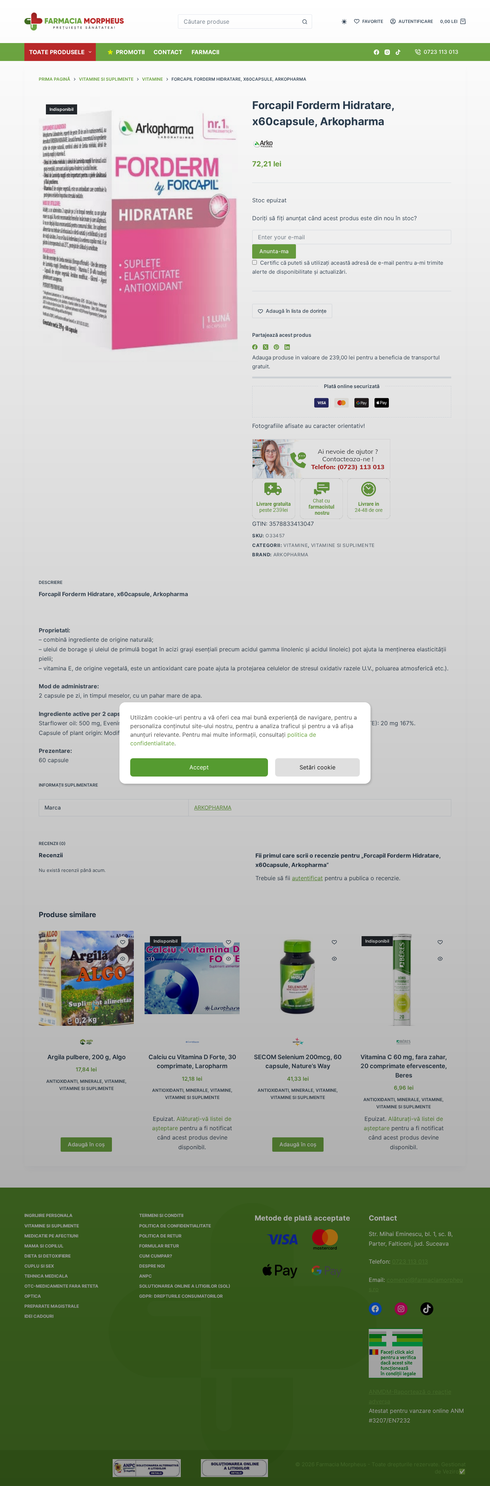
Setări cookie (317, 767)
